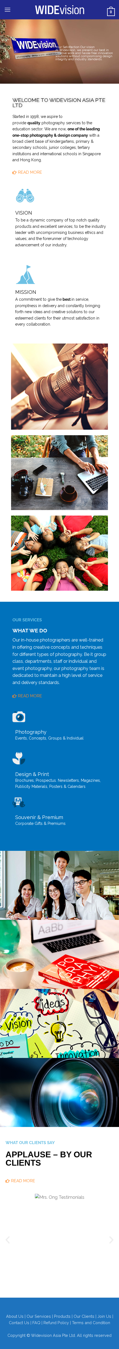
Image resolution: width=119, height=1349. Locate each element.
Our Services (39, 1316)
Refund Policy (56, 1322)
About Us (15, 1316)
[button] (7, 9)
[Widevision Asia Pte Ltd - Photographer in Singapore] (59, 10)
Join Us (104, 1316)
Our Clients (84, 1316)
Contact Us (19, 1322)
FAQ (36, 1322)
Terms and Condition (91, 1322)
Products (62, 1316)
